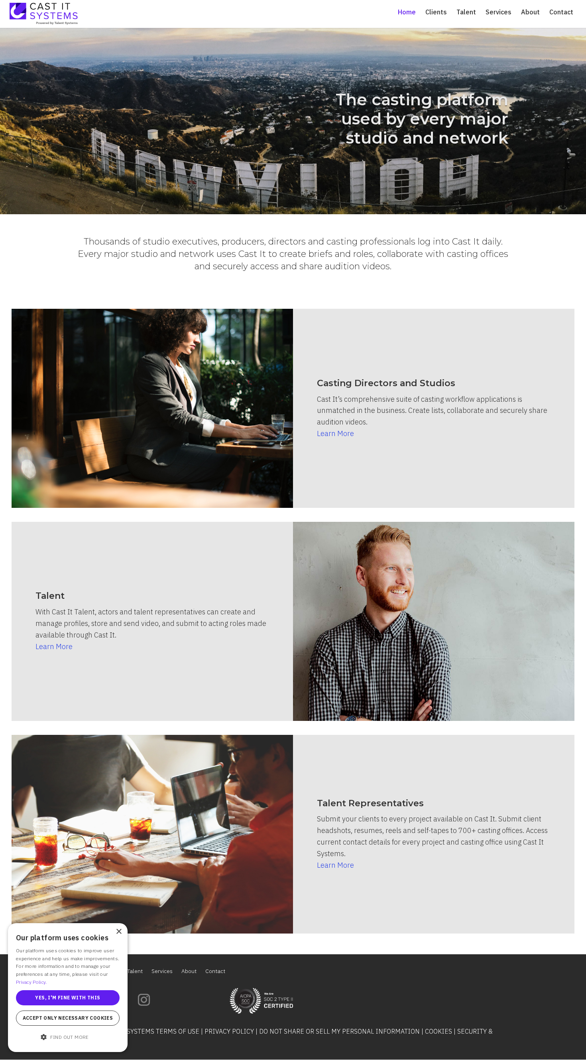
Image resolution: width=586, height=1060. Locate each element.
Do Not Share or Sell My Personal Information (339, 1031)
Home (407, 12)
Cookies (438, 1031)
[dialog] (68, 987)
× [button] (119, 932)
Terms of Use (177, 1031)
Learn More (335, 433)
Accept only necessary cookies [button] (68, 1018)
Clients (436, 12)
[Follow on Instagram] (144, 1000)
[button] (68, 1037)
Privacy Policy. (31, 982)
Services (498, 12)
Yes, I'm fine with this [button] (67, 998)
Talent (466, 12)
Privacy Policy (229, 1031)
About (530, 12)
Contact (561, 12)
